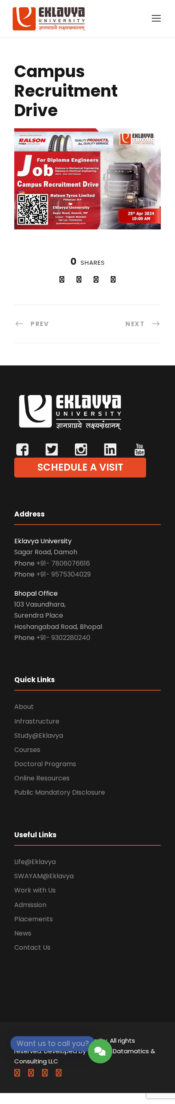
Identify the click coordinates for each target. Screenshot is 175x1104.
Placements (33, 919)
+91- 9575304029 (63, 574)
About (24, 706)
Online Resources (42, 778)
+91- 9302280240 (63, 637)
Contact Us (32, 947)
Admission (30, 905)
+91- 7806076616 (63, 563)
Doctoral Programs (45, 764)
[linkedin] (31, 1072)
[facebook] (17, 1072)
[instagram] (58, 1072)
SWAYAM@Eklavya (44, 876)
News (22, 933)
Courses (27, 749)
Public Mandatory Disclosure (59, 792)
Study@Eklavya (38, 735)
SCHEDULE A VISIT (80, 467)
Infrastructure (36, 721)
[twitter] (45, 1072)
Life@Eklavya (35, 861)
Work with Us (35, 890)
